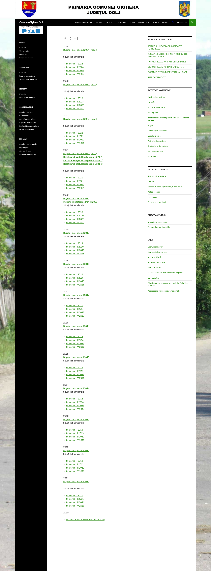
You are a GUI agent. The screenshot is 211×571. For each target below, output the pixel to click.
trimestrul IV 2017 (75, 315)
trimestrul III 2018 (75, 281)
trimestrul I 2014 (74, 398)
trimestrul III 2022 (75, 139)
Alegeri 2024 (182, 22)
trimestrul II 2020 (75, 215)
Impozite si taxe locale (157, 222)
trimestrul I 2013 (74, 429)
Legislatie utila (154, 136)
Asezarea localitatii (83, 22)
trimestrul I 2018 (74, 274)
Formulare (152, 197)
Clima (132, 22)
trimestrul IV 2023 (75, 108)
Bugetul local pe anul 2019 (76, 232)
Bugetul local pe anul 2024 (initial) (80, 49)
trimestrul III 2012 (75, 467)
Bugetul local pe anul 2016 (76, 326)
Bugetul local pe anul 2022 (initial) (80, 118)
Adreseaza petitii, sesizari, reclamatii (164, 291)
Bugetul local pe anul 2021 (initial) (80, 153)
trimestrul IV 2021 (75, 187)
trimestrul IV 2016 (75, 346)
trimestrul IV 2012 (75, 471)
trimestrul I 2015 (74, 367)
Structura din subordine (28, 79)
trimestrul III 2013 (75, 436)
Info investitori (154, 257)
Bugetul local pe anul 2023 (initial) (80, 84)
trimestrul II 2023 (75, 101)
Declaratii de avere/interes (29, 126)
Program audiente (26, 58)
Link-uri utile (153, 278)
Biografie (22, 47)
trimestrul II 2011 (75, 498)
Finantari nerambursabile (159, 227)
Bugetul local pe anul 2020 (76, 198)
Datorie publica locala (157, 130)
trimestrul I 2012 (74, 460)
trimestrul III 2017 (75, 312)
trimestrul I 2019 (74, 243)
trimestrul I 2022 (74, 132)
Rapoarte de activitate (27, 122)
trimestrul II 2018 (75, 277)
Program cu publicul (157, 202)
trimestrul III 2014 (75, 405)
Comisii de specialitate (27, 119)
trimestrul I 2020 (74, 212)
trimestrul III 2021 (75, 184)
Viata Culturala (154, 267)
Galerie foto (143, 22)
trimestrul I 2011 (74, 495)
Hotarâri (151, 102)
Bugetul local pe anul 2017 (76, 295)
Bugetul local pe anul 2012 (76, 450)
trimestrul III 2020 (75, 219)
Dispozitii (23, 54)
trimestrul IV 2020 (75, 222)
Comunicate (24, 51)
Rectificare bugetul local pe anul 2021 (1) (83, 156)
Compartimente (25, 151)
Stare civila (152, 156)
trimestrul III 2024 (75, 70)
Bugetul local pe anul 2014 (76, 388)
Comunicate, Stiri (155, 246)
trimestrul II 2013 (75, 433)
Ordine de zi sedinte (156, 97)
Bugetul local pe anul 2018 (76, 263)
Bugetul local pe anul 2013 (76, 419)
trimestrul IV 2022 (75, 143)
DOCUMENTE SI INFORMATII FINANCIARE (167, 72)
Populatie (110, 22)
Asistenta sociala (155, 151)
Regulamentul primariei (28, 144)
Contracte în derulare (157, 252)
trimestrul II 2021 (75, 181)
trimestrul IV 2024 (75, 74)
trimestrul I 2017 (74, 305)
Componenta (24, 116)
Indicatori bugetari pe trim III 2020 (80, 201)
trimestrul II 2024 (75, 67)
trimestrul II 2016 (75, 339)
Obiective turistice (160, 22)
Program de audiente (27, 76)
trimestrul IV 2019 (75, 253)
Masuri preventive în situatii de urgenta (165, 272)
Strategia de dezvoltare (158, 146)
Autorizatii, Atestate (157, 141)
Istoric (99, 22)
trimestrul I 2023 (74, 98)
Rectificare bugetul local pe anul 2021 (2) (83, 160)
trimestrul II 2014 (75, 402)
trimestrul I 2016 (74, 336)
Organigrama (24, 147)
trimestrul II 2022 (75, 136)
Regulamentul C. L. (26, 112)
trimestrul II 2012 (75, 464)
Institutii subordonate (27, 154)
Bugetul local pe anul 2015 (76, 357)
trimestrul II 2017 (75, 308)
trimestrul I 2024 (74, 63)
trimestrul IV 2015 (75, 377)
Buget (150, 125)
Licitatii (151, 181)
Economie (122, 22)
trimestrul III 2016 (75, 343)
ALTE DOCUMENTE (157, 77)
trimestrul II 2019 (75, 246)
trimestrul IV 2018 (75, 284)
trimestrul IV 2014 (75, 409)
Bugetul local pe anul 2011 (76, 481)
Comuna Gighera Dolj (31, 22)
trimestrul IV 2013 (75, 440)
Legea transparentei (26, 129)
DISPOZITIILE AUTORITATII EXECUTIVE (166, 67)
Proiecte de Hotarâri (157, 107)
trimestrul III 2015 (75, 374)
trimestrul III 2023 (75, 105)
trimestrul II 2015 (75, 371)
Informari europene (156, 262)
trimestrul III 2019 (75, 250)
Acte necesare (154, 192)
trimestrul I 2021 (74, 177)
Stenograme (153, 112)
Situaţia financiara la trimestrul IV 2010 (85, 519)
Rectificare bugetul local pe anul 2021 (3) (83, 163)
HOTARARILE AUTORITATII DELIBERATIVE (167, 61)
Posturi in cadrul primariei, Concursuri (165, 186)
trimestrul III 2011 (75, 502)
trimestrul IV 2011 (75, 505)
